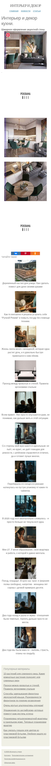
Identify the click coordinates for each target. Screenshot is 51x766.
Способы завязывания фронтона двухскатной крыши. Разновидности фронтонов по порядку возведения (22, 697)
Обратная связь (9, 763)
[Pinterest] (25, 253)
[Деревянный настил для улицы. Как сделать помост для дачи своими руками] (25, 279)
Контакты (7, 755)
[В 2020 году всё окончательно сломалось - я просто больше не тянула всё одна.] (25, 515)
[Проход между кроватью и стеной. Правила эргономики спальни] (25, 380)
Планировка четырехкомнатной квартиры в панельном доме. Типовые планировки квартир (25, 722)
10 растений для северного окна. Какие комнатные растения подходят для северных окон (24, 677)
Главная (13, 10)
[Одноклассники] (35, 253)
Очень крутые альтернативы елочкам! (23, 705)
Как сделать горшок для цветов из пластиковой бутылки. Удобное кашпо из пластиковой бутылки (25, 733)
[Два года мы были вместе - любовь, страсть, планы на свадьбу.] (25, 646)
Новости (25, 10)
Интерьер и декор (25, 5)
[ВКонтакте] (16, 253)
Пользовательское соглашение (22, 755)
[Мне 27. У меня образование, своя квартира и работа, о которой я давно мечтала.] (25, 546)
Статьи (37, 10)
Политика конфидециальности (14, 759)
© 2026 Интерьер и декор (13, 752)
